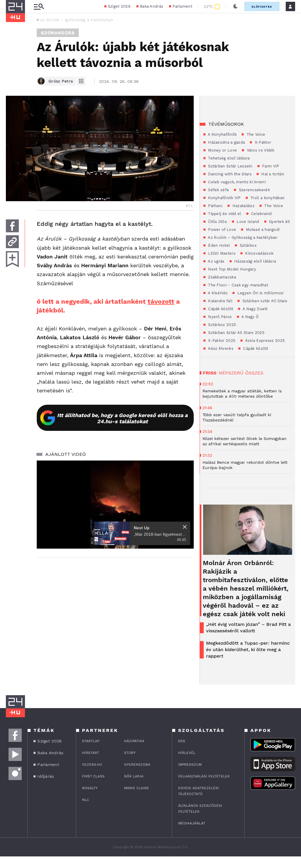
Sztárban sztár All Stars (264, 301)
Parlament (182, 6)
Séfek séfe (218, 190)
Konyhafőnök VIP (224, 198)
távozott (161, 301)
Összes (254, 373)
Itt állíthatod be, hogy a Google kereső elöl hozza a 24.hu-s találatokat (122, 418)
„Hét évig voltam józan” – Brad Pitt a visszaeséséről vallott (248, 627)
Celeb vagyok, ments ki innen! (236, 182)
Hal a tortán (272, 174)
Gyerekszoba (137, 764)
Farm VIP (270, 166)
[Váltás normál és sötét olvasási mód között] (235, 6)
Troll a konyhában (267, 198)
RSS (181, 741)
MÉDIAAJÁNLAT (191, 823)
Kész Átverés (220, 348)
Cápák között (220, 309)
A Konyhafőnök (222, 134)
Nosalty (90, 788)
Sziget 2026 (119, 6)
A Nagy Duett (254, 309)
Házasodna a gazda (226, 142)
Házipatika (134, 741)
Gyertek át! (279, 221)
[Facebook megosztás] (12, 225)
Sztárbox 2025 (221, 324)
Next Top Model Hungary (231, 269)
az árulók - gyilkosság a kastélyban (77, 19)
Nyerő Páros (219, 317)
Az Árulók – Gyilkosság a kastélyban (242, 237)
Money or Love (222, 150)
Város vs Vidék (260, 150)
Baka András (151, 6)
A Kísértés (217, 293)
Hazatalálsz (243, 206)
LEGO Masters (221, 253)
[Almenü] (39, 6)
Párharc (215, 206)
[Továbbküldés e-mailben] (12, 241)
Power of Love (221, 229)
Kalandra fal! (220, 301)
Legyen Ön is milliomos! (260, 293)
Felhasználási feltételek (204, 776)
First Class (93, 776)
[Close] (184, 526)
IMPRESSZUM (190, 764)
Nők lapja (133, 776)
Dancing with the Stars (229, 174)
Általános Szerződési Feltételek (200, 809)
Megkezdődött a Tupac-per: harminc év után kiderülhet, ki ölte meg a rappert (248, 649)
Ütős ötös (217, 221)
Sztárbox (247, 245)
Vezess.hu (92, 764)
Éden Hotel (218, 245)
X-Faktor (262, 142)
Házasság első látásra (254, 261)
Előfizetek (262, 6)
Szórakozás (58, 33)
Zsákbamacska (221, 277)
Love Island (247, 221)
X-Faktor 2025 (221, 340)
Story (130, 753)
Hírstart (90, 753)
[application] (115, 505)
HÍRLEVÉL (186, 753)
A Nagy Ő (249, 317)
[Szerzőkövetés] (81, 81)
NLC (85, 800)
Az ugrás (216, 261)
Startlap (90, 741)
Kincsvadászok (258, 253)
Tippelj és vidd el (224, 213)
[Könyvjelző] (12, 259)
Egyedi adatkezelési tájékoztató (198, 791)
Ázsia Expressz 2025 (264, 340)
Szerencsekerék (254, 190)
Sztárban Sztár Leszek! (229, 166)
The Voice (255, 134)
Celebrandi (261, 213)
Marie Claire (136, 788)
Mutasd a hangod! (262, 229)
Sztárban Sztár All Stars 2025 (236, 332)
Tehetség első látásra (228, 158)
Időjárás (45, 776)
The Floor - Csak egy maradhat (237, 285)
